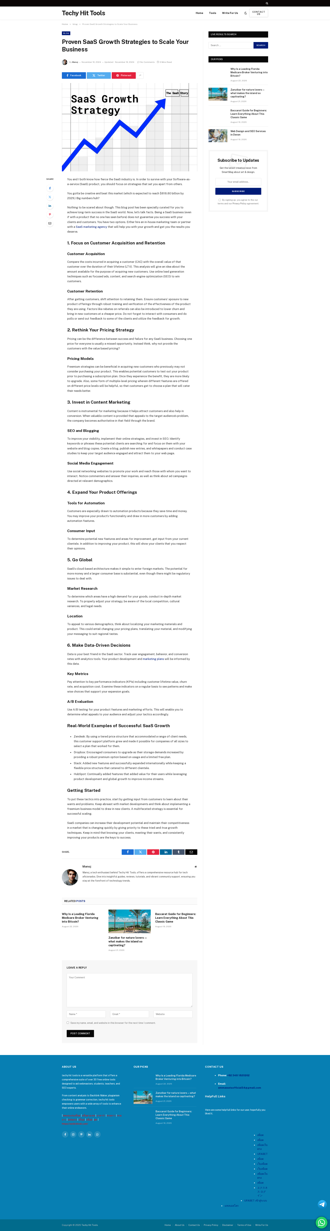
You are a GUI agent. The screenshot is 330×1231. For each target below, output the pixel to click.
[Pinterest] (49, 214)
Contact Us (194, 1225)
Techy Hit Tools (89, 1225)
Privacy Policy (239, 203)
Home (199, 12)
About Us (179, 1225)
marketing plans (154, 659)
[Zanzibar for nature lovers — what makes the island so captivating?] (129, 921)
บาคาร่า (101, 1115)
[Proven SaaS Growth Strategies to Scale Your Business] (129, 127)
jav (95, 1119)
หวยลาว (111, 1115)
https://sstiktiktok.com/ (75, 1123)
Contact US (258, 13)
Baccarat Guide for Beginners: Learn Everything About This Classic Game (175, 917)
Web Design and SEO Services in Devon (248, 133)
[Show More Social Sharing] (140, 75)
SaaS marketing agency (91, 226)
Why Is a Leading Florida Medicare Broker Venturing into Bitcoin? (80, 917)
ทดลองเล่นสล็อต (71, 1115)
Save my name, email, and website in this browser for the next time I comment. (113, 1023)
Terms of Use (244, 1225)
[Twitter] (49, 197)
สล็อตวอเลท (88, 1115)
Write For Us (230, 12)
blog (66, 33)
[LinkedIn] (49, 205)
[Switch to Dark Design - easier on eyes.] (246, 13)
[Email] (49, 223)
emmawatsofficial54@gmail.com (239, 1087)
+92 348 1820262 (238, 1075)
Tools (212, 12)
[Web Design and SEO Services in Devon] (217, 135)
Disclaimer (227, 1225)
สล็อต (82, 1119)
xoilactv (72, 1119)
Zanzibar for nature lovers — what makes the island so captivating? (127, 941)
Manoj (75, 62)
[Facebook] (49, 188)
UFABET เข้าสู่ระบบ (255, 1200)
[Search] (266, 3)
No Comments (147, 62)
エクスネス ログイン (262, 1191)
